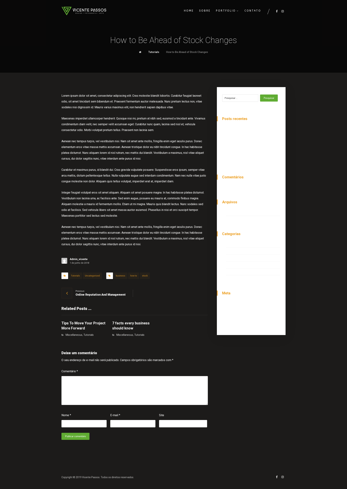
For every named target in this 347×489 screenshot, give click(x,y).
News (229, 258)
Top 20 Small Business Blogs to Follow (251, 149)
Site (161, 415)
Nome (66, 415)
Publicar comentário (75, 436)
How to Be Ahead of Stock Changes (248, 129)
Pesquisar (269, 98)
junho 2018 (233, 213)
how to (133, 275)
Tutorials (75, 275)
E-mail (115, 415)
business (120, 275)
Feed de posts (235, 310)
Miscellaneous (74, 334)
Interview (232, 244)
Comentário (69, 371)
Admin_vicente (78, 259)
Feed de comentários (239, 317)
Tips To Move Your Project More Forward (252, 143)
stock (145, 275)
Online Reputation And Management (248, 136)
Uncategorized (92, 275)
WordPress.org (235, 324)
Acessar (231, 304)
